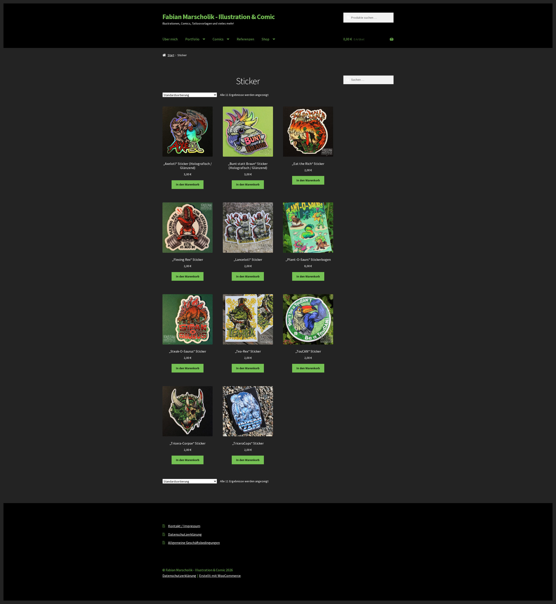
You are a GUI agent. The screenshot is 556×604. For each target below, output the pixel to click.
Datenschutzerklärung (185, 534)
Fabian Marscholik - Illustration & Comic (218, 16)
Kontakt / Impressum (184, 526)
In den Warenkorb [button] (187, 184)
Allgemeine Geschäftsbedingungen (194, 542)
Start (171, 55)
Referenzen (245, 39)
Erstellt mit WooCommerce (220, 575)
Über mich (170, 39)
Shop (265, 39)
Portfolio (192, 39)
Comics (218, 39)
